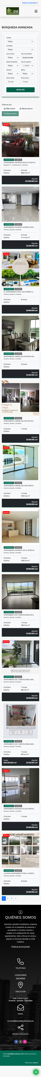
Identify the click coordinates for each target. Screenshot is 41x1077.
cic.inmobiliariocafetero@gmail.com (20, 1021)
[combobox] (20, 41)
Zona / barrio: (10, 53)
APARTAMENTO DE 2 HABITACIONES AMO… (19, 679)
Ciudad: (8, 37)
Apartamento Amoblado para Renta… (19, 486)
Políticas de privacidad (20, 947)
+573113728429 (20, 975)
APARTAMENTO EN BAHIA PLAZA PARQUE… (19, 809)
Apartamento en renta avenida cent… (19, 227)
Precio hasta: (25, 78)
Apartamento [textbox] (27, 58)
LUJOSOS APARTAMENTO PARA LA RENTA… (19, 873)
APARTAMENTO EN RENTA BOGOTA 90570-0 (19, 162)
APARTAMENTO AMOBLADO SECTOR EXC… (19, 421)
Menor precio (27, 109)
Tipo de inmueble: (26, 53)
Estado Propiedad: (12, 61)
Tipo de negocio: (26, 61)
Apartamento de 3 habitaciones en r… (19, 615)
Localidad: (9, 45)
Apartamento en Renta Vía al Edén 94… (19, 550)
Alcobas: (9, 70)
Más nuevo (10, 109)
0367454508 (20, 978)
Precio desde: (10, 78)
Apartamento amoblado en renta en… (19, 356)
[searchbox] (23, 69)
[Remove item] (24, 65)
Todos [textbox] (10, 41)
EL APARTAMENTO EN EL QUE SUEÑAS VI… (19, 292)
